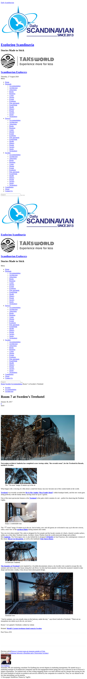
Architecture (13, 88)
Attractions (13, 90)
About (7, 189)
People (11, 111)
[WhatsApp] (27, 409)
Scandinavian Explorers (14, 72)
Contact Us (9, 191)
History (11, 109)
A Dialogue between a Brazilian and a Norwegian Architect (28, 653)
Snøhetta (7, 537)
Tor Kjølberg (5, 666)
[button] (43, 79)
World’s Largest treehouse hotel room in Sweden (24, 628)
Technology (13, 116)
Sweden (8, 153)
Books (11, 92)
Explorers (12, 101)
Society (11, 113)
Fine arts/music (14, 103)
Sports (11, 115)
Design (11, 97)
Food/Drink (13, 105)
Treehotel (4, 493)
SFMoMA (49, 537)
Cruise (11, 95)
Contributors (9, 187)
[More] (35, 409)
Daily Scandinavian (7, 3)
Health (11, 107)
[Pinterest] (19, 409)
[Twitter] (11, 409)
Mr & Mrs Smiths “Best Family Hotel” (39, 493)
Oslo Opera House (46, 539)
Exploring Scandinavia (17, 45)
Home (7, 82)
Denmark (8, 84)
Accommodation (14, 86)
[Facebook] (4, 409)
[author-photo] (6, 664)
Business (12, 93)
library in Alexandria (15, 539)
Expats (11, 99)
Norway (8, 118)
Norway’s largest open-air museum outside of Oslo (28, 651)
